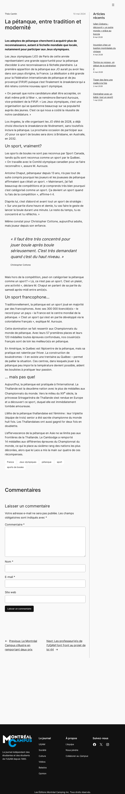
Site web (10, 592)
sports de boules (15, 467)
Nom (9, 561)
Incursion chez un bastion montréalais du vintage (104, 48)
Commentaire (15, 524)
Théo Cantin (11, 13)
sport (59, 462)
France (10, 462)
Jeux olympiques (27, 462)
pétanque (46, 462)
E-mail (10, 576)
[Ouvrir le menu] (113, 5)
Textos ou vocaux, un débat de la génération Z (104, 65)
